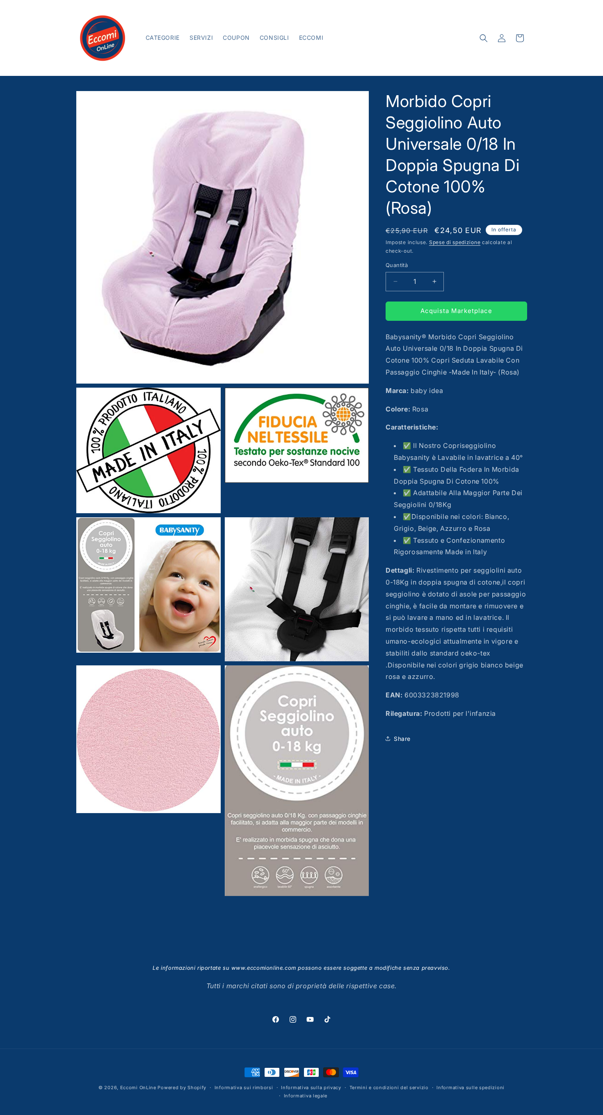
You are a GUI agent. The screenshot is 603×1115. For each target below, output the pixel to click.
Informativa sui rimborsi (244, 1087)
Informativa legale (306, 1096)
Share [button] (402, 738)
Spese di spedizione (454, 242)
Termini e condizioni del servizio (389, 1087)
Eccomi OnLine (138, 1087)
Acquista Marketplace (456, 311)
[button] (484, 38)
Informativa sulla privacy (311, 1087)
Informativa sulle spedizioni (470, 1087)
